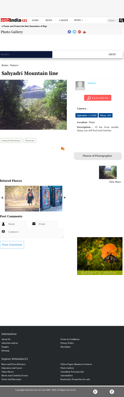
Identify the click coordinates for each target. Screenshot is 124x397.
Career (63, 20)
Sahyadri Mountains (11, 140)
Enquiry (5, 346)
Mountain (29, 140)
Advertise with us (10, 342)
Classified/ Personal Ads (72, 371)
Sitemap (5, 350)
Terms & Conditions (70, 339)
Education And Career (12, 367)
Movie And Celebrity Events (15, 375)
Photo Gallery (67, 367)
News (49, 20)
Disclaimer (65, 346)
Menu (112, 54)
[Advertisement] (62, 8)
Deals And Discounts (11, 379)
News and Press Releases (14, 364)
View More (115, 181)
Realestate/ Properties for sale (75, 379)
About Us (6, 339)
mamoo (92, 83)
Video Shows (8, 371)
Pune (92, 122)
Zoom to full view (100, 97)
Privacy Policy (67, 342)
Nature (14, 65)
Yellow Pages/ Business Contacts (76, 364)
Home (35, 20)
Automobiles (66, 375)
